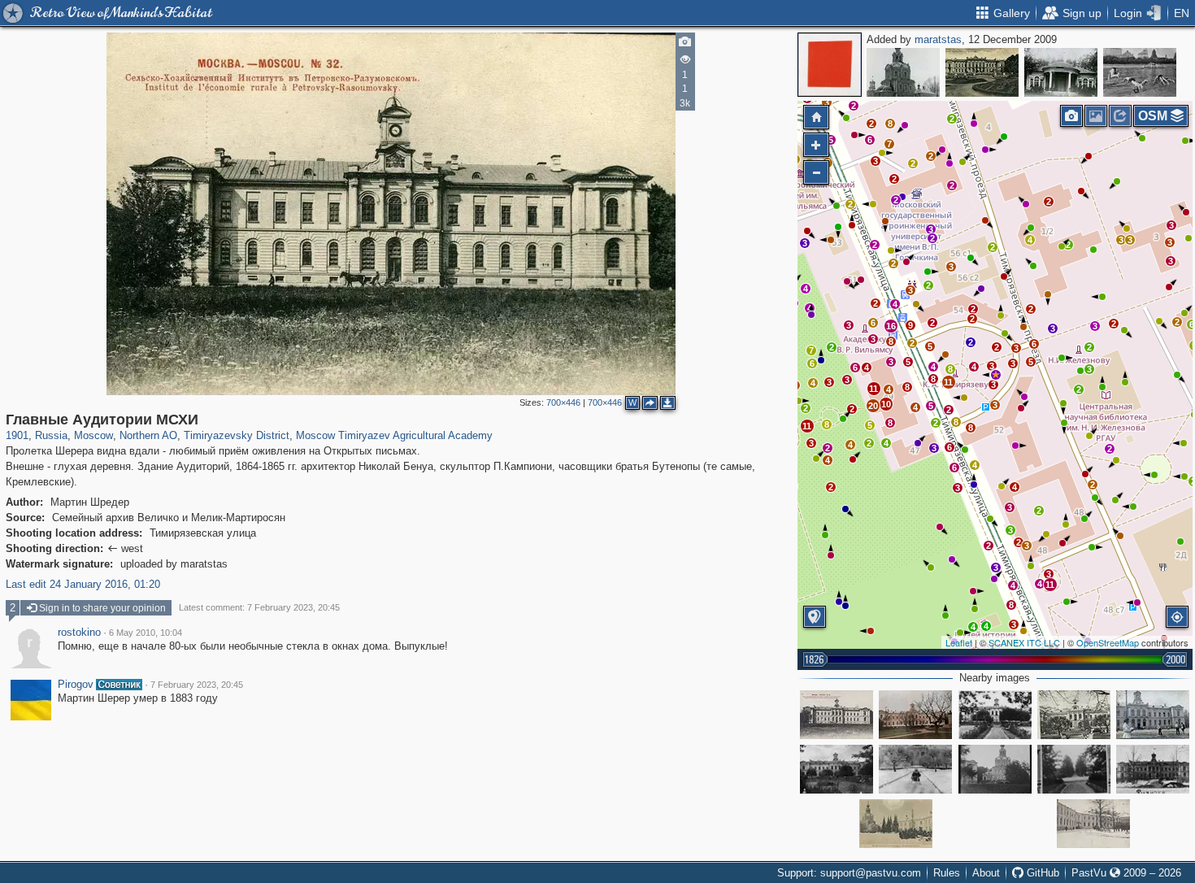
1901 (17, 435)
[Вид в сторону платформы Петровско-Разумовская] (1073, 769)
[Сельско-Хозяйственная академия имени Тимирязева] (995, 714)
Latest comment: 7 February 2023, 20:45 (259, 607)
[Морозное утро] (915, 769)
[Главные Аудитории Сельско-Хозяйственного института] (836, 714)
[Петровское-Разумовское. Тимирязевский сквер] (1073, 714)
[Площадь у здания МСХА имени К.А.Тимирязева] (1152, 714)
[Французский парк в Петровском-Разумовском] (982, 72)
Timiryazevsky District (236, 435)
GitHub (1041, 873)
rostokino (79, 632)
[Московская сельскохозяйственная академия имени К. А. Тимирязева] (915, 714)
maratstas (938, 39)
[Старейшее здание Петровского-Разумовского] (903, 72)
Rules (946, 873)
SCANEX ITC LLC (1024, 642)
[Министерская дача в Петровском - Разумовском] (1060, 72)
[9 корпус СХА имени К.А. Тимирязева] (1093, 823)
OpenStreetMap (1107, 642)
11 (948, 382)
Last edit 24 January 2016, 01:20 (83, 584)
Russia (51, 435)
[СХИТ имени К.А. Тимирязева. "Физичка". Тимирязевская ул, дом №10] (1152, 769)
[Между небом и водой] (1139, 72)
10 (886, 404)
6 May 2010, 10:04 (145, 632)
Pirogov (75, 684)
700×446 (563, 402)
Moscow (93, 435)
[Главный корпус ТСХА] (836, 769)
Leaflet (958, 642)
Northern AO (148, 435)
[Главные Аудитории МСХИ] (996, 375)
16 (891, 326)
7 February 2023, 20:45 (196, 684)
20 (873, 406)
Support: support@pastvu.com (849, 873)
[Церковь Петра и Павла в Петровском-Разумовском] (995, 769)
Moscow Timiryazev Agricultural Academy (394, 435)
